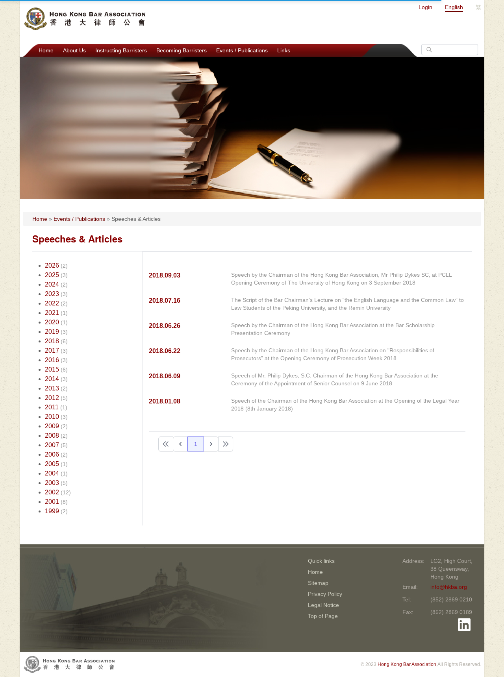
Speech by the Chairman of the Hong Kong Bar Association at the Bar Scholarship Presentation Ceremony (333, 329)
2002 (52, 492)
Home (46, 50)
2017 (52, 350)
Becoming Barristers (181, 50)
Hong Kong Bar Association (407, 664)
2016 (52, 360)
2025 (52, 275)
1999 (52, 511)
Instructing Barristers (121, 50)
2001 (52, 501)
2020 (52, 322)
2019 (52, 331)
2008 (52, 435)
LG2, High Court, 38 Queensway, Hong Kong (451, 569)
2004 (52, 473)
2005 (52, 464)
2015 (52, 369)
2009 (52, 426)
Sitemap (318, 583)
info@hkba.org (448, 587)
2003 (52, 482)
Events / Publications (242, 50)
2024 (52, 284)
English (454, 7)
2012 (52, 397)
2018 (52, 341)
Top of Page (323, 616)
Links (283, 50)
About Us (74, 50)
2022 (52, 303)
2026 (52, 265)
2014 (52, 378)
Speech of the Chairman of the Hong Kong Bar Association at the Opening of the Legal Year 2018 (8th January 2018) (345, 405)
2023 (52, 293)
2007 (52, 445)
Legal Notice (323, 605)
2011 (52, 407)
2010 (52, 416)
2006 (52, 454)
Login (425, 7)
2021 (52, 312)
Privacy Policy (325, 594)
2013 (52, 388)
